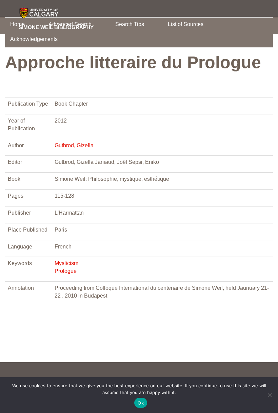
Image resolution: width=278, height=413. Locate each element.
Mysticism (66, 263)
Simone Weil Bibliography (56, 27)
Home (17, 24)
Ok (141, 403)
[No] (269, 395)
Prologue (66, 271)
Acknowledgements (34, 39)
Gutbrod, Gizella (74, 145)
